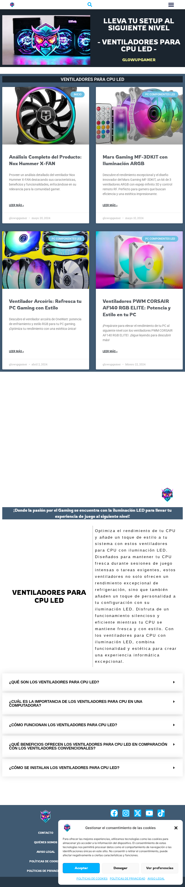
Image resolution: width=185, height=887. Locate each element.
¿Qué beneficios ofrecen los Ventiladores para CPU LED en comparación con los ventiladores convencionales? (88, 746)
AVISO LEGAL (156, 878)
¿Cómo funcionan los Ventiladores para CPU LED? (63, 725)
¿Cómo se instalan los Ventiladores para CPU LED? (64, 768)
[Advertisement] (92, 428)
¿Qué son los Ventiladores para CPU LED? (54, 682)
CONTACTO (45, 832)
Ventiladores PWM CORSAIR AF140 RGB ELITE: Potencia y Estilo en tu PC (137, 307)
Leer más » (16, 205)
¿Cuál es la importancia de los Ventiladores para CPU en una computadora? (75, 703)
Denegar (120, 868)
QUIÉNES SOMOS (45, 842)
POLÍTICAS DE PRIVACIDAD (127, 878)
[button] (176, 828)
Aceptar (81, 868)
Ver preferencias (159, 868)
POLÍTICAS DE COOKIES (92, 878)
